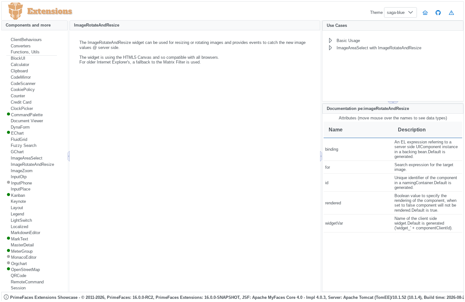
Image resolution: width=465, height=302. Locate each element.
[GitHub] (438, 12)
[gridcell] (358, 149)
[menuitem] (31, 40)
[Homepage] (425, 12)
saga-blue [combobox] (396, 12)
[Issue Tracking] (451, 12)
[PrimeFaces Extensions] (15, 11)
